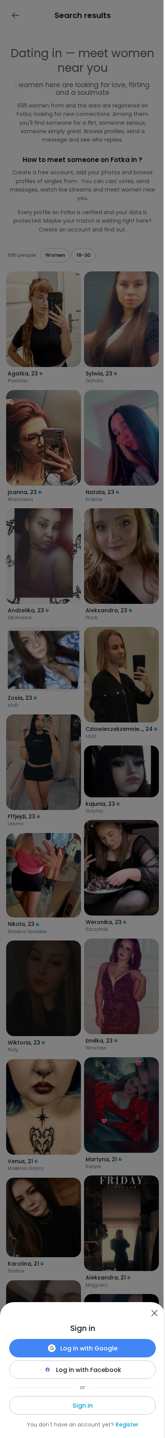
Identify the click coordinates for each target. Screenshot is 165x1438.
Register (127, 1424)
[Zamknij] (154, 1313)
